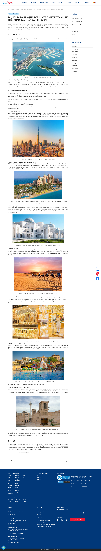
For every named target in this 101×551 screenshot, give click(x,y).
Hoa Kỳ (9, 487)
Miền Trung (39, 475)
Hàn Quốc (17, 480)
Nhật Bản (17, 477)
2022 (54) (74, 57)
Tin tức (38, 515)
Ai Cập (16, 487)
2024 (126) (75, 51)
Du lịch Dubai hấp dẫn (24, 452)
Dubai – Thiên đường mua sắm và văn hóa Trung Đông (30, 384)
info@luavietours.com (14, 516)
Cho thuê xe (39, 512)
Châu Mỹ (10, 485)
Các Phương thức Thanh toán (43, 529)
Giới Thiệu (24, 2)
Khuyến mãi (75, 31)
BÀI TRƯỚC (13, 461)
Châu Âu (10, 475)
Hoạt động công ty (77, 18)
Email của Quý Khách (62, 509)
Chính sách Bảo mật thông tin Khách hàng (46, 524)
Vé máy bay (39, 514)
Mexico (9, 490)
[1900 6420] (97, 274)
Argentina (10, 493)
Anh (9, 477)
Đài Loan (17, 482)
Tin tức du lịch (76, 28)
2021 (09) (74, 60)
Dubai (16, 483)
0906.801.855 (13, 532)
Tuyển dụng (39, 517)
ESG (73, 34)
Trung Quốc (18, 479)
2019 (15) (74, 65)
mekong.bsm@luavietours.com (16, 533)
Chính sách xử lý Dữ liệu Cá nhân (44, 526)
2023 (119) (74, 54)
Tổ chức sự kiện (40, 511)
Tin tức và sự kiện (15, 9)
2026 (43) (74, 46)
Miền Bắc (39, 477)
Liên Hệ (77, 2)
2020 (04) (74, 63)
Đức (9, 482)
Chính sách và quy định (43, 520)
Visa (53, 2)
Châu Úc (24, 475)
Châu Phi (17, 485)
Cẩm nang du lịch (76, 24)
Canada (10, 489)
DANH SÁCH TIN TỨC (38, 461)
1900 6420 (12, 514)
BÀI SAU (63, 461)
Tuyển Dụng (86, 2)
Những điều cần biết (77, 21)
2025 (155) (75, 49)
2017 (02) (74, 71)
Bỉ (8, 479)
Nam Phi (17, 489)
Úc (23, 477)
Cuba (9, 492)
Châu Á (17, 475)
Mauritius (17, 490)
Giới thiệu (39, 509)
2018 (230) (75, 68)
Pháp (9, 480)
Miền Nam (39, 479)
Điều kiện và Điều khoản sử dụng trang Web (46, 522)
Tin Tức (69, 2)
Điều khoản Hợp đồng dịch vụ (43, 528)
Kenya (16, 492)
